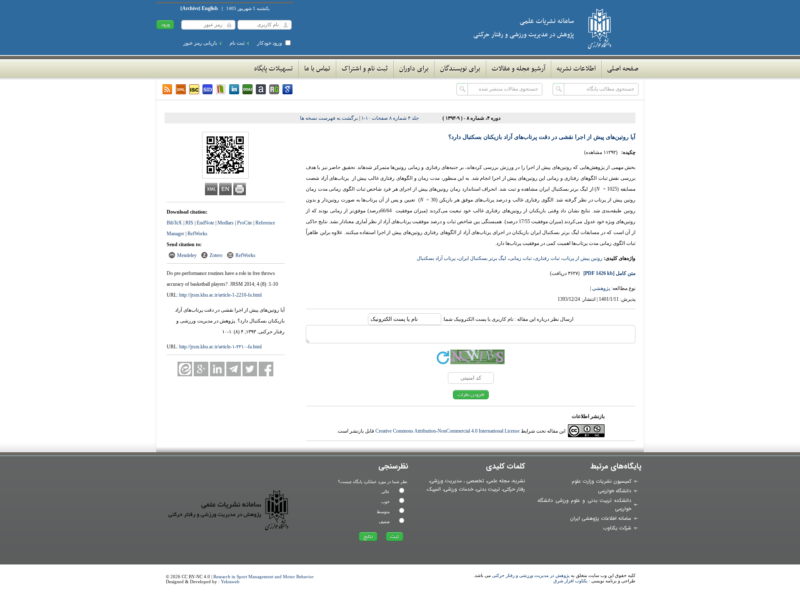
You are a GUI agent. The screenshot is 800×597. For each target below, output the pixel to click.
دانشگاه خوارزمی (614, 491)
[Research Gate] (274, 89)
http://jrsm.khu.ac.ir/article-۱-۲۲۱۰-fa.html (220, 347)
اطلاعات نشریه (576, 69)
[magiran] (221, 89)
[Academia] (261, 89)
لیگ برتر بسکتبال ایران (482, 258)
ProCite (244, 223)
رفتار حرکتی (514, 489)
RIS (189, 223)
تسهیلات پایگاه (273, 69)
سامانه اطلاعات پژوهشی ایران (600, 518)
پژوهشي (601, 288)
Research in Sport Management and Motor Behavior (263, 576)
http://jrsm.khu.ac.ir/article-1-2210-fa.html (220, 295)
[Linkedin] (234, 89)
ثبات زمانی (520, 258)
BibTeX (174, 223)
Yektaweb (230, 581)
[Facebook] (266, 369)
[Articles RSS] (167, 89)
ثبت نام (237, 43)
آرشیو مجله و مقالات (518, 69)
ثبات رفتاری (547, 258)
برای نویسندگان (460, 69)
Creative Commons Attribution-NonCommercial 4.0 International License (447, 431)
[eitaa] (185, 369)
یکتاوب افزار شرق (570, 580)
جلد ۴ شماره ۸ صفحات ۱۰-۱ (390, 118)
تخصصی (475, 481)
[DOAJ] (247, 89)
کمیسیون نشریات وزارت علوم (601, 481)
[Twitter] (249, 369)
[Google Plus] (201, 369)
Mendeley (187, 255)
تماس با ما (317, 69)
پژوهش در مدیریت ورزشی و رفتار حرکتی (531, 575)
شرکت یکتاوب (617, 528)
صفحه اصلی (622, 69)
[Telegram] (233, 369)
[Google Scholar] (287, 89)
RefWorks (198, 234)
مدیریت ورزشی (446, 481)
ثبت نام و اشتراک (365, 69)
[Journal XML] (181, 89)
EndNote (205, 223)
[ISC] (194, 89)
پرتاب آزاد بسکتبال (436, 258)
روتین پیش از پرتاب (582, 258)
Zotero (216, 255)
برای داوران (414, 69)
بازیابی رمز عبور (200, 43)
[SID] (207, 89)
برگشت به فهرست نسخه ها (329, 118)
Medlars (226, 223)
